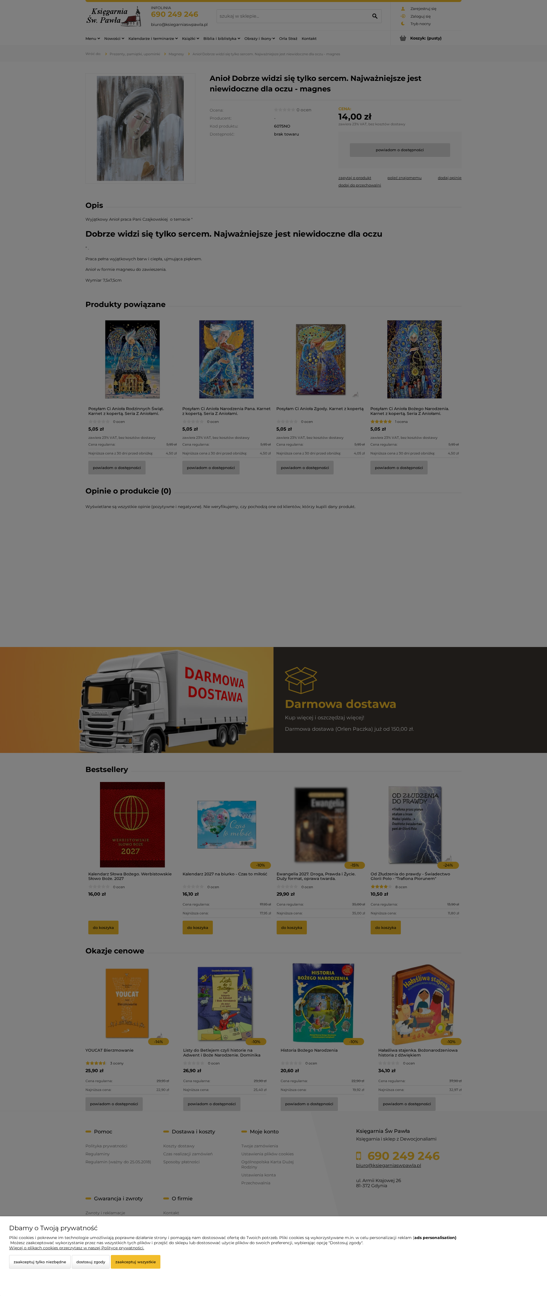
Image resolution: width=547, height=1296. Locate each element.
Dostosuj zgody (90, 1262)
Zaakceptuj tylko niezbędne (40, 1262)
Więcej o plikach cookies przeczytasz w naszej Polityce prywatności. (76, 1247)
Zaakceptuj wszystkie (135, 1262)
